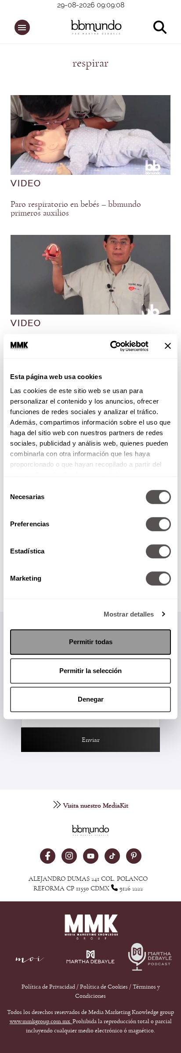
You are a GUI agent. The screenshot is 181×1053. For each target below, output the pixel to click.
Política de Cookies (104, 987)
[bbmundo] (95, 27)
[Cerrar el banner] (168, 346)
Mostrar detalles (129, 614)
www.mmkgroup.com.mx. (41, 1021)
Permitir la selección (90, 670)
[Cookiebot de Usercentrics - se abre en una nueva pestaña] (112, 346)
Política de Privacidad (49, 987)
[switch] (158, 524)
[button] (22, 27)
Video (26, 183)
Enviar (91, 739)
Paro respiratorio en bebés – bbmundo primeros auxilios (76, 208)
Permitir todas (90, 641)
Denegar (91, 699)
